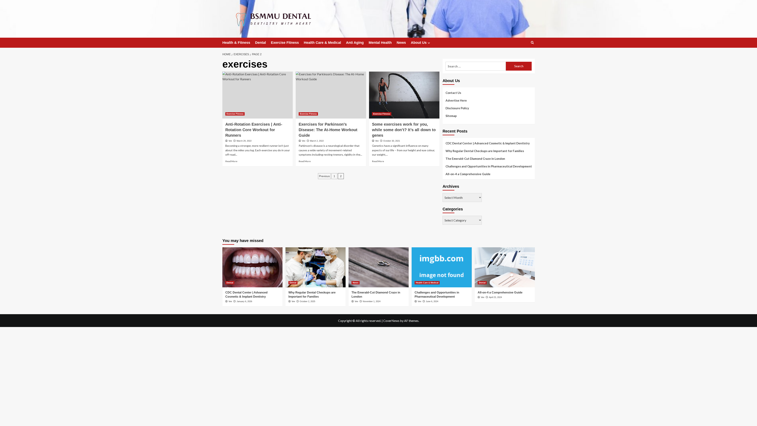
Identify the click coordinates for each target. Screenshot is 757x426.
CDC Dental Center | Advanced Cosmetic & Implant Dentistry (488, 143)
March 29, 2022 (244, 141)
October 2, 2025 (307, 301)
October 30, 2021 (391, 141)
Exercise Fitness (285, 43)
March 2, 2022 (317, 141)
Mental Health (380, 43)
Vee (230, 141)
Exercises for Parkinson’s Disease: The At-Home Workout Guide (328, 129)
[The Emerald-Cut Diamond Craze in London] (379, 267)
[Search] (532, 42)
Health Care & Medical (322, 43)
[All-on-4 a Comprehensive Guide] (505, 267)
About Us (419, 43)
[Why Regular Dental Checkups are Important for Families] (315, 267)
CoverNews (391, 320)
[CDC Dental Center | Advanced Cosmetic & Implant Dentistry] (252, 267)
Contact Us (453, 92)
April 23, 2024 (495, 297)
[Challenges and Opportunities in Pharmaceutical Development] (442, 267)
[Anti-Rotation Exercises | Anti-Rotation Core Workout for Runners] (257, 95)
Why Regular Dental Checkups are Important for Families (485, 151)
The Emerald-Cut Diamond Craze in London (475, 158)
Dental (260, 43)
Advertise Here (456, 100)
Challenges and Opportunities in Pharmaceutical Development (489, 166)
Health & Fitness (236, 43)
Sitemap (451, 116)
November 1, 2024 (371, 301)
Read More (231, 161)
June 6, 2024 (432, 301)
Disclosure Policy (457, 108)
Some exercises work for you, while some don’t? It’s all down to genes (404, 129)
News (401, 43)
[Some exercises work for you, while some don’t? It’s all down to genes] (404, 95)
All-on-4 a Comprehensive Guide (468, 174)
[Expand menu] (429, 43)
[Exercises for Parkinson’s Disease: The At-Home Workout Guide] (331, 95)
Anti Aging (355, 43)
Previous (324, 176)
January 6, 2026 (244, 301)
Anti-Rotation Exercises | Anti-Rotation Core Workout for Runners (253, 129)
